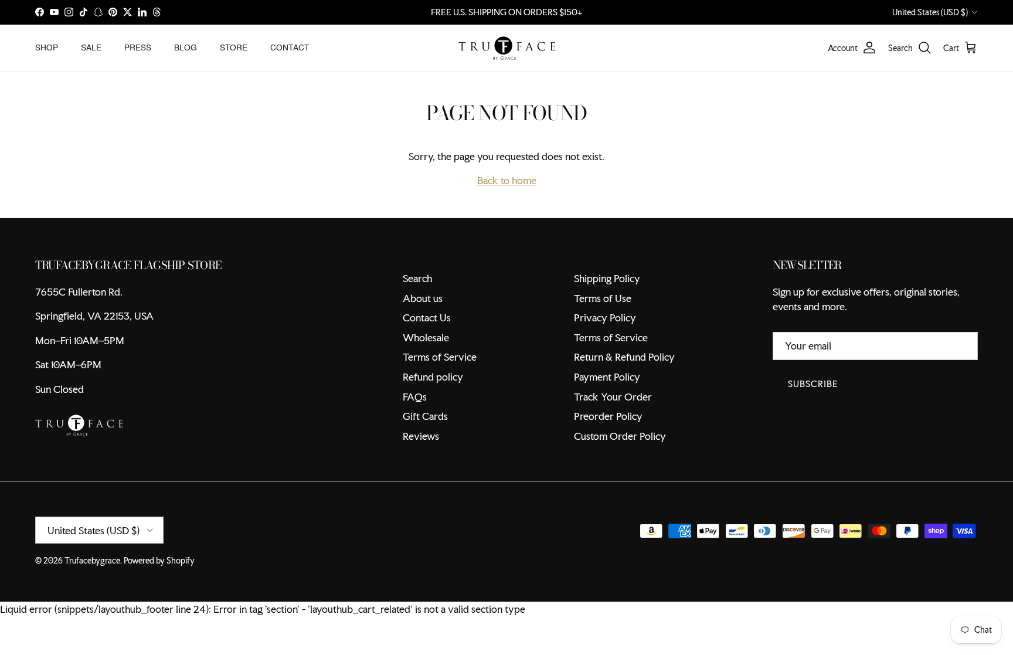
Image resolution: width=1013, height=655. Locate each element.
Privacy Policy (605, 317)
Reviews (421, 436)
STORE (233, 47)
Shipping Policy (607, 278)
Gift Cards (425, 416)
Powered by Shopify (159, 560)
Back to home (506, 180)
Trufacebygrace (92, 560)
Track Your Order (613, 397)
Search (417, 278)
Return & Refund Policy (624, 357)
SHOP (46, 47)
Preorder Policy (608, 416)
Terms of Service (440, 357)
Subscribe (813, 383)
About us (423, 298)
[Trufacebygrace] (506, 48)
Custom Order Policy (620, 436)
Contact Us (427, 317)
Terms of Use (602, 298)
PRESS (137, 47)
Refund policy (433, 377)
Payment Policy (607, 377)
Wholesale (426, 337)
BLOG (185, 47)
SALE (91, 47)
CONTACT (289, 47)
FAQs (415, 397)
